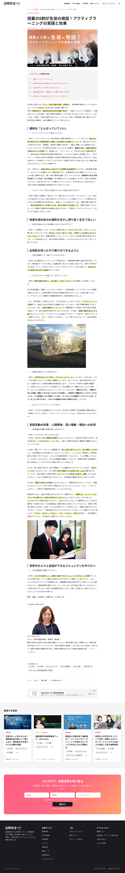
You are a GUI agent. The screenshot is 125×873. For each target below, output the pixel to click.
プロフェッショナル (108, 3)
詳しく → (92, 694)
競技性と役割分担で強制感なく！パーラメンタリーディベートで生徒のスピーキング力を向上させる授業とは (76, 742)
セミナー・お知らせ (76, 839)
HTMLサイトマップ (114, 868)
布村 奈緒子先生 (33, 636)
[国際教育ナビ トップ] (12, 3)
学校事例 (85, 3)
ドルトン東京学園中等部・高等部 (40, 670)
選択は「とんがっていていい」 (43, 79)
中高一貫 (88, 666)
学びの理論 (76, 3)
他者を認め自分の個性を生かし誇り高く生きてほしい (51, 83)
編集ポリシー (101, 831)
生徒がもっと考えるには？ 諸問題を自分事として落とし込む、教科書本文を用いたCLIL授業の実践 (18, 740)
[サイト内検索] (119, 3)
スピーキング (51, 666)
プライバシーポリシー (100, 868)
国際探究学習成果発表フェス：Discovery (46, 737)
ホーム (29, 9)
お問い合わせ (101, 839)
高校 (40, 666)
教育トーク (46, 851)
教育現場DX (46, 855)
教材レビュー (94, 3)
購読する (62, 804)
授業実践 (67, 3)
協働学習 (65, 666)
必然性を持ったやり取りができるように (46, 88)
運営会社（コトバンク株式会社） (108, 835)
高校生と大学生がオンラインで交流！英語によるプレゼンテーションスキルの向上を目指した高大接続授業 (106, 740)
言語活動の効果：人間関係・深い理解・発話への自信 (51, 92)
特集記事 (45, 847)
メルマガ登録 (101, 843)
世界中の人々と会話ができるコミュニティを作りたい (51, 96)
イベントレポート (48, 859)
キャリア (45, 843)
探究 (76, 666)
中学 (31, 666)
